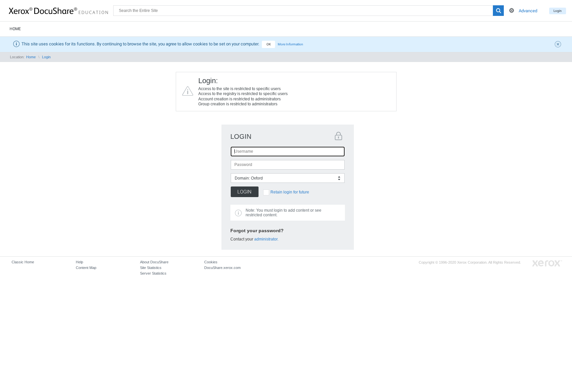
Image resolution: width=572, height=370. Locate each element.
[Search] (498, 10)
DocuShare (61, 10)
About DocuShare (154, 262)
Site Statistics (151, 268)
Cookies (210, 262)
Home (15, 28)
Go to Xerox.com (547, 263)
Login (557, 11)
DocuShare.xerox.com (222, 268)
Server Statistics (153, 273)
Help (79, 262)
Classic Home (23, 262)
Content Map (86, 268)
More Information (290, 44)
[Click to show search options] (511, 10)
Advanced (528, 10)
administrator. (266, 239)
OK (268, 44)
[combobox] (288, 178)
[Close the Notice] (559, 45)
